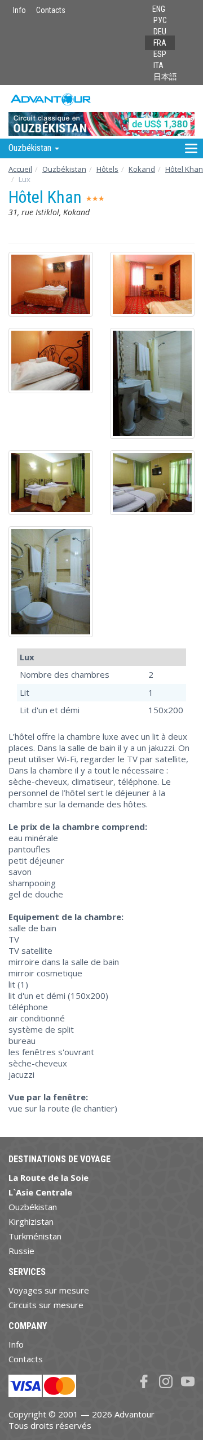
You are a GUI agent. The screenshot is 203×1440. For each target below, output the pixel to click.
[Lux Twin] (50, 482)
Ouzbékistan (64, 169)
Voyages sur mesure (48, 1290)
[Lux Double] (50, 284)
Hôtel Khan (184, 169)
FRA (159, 42)
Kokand (142, 169)
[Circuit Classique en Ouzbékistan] (101, 111)
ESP (159, 54)
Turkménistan (34, 1236)
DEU (159, 31)
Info (19, 10)
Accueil (20, 169)
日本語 (165, 76)
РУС (160, 20)
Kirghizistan (31, 1221)
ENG (158, 9)
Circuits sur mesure (45, 1304)
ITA (158, 65)
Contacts (50, 10)
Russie (21, 1250)
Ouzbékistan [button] (31, 148)
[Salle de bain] (152, 383)
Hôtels (107, 169)
